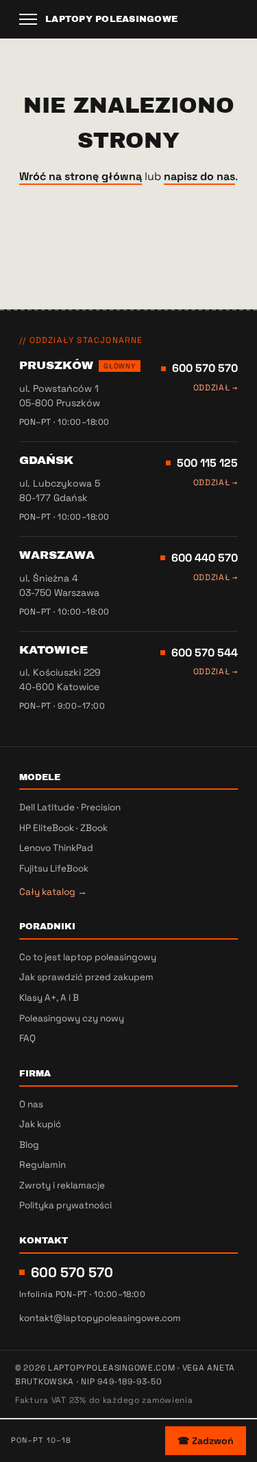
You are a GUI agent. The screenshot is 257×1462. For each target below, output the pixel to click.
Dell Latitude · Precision (70, 807)
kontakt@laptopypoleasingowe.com (100, 1318)
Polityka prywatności (65, 1205)
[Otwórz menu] (28, 19)
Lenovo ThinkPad (56, 848)
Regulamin (42, 1165)
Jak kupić (40, 1124)
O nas (31, 1104)
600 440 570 (204, 558)
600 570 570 (205, 368)
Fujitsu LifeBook (53, 868)
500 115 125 (207, 463)
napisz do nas (199, 176)
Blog (29, 1145)
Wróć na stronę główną (80, 176)
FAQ (27, 1038)
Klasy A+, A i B (49, 998)
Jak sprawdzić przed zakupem (86, 977)
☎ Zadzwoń (206, 1441)
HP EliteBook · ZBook (63, 828)
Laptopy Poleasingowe (111, 19)
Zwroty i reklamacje (62, 1185)
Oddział (215, 387)
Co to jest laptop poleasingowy (87, 957)
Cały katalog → (53, 892)
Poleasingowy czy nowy (71, 1018)
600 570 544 (204, 652)
